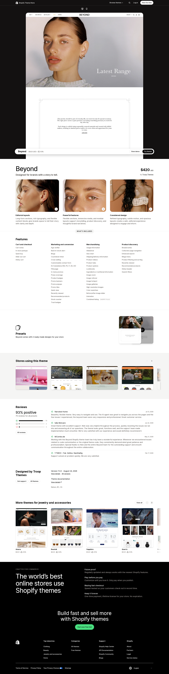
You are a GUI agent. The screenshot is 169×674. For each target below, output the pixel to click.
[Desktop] (82, 8)
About (129, 646)
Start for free (147, 3)
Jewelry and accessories (52, 654)
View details (55, 474)
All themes (34, 481)
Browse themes (115, 3)
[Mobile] (86, 8)
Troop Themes (147, 175)
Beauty (46, 650)
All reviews (21, 432)
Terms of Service (22, 668)
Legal (129, 654)
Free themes (76, 650)
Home (45, 658)
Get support (21, 481)
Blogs (101, 658)
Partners (130, 650)
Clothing (46, 646)
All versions (66, 474)
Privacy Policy (36, 668)
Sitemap (68, 668)
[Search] (129, 2)
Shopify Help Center (106, 646)
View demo (135, 151)
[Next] (151, 360)
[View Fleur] (130, 330)
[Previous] (147, 360)
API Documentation (106, 650)
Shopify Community (106, 654)
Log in (135, 3)
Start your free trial (84, 627)
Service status (132, 658)
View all (139, 503)
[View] (31, 378)
